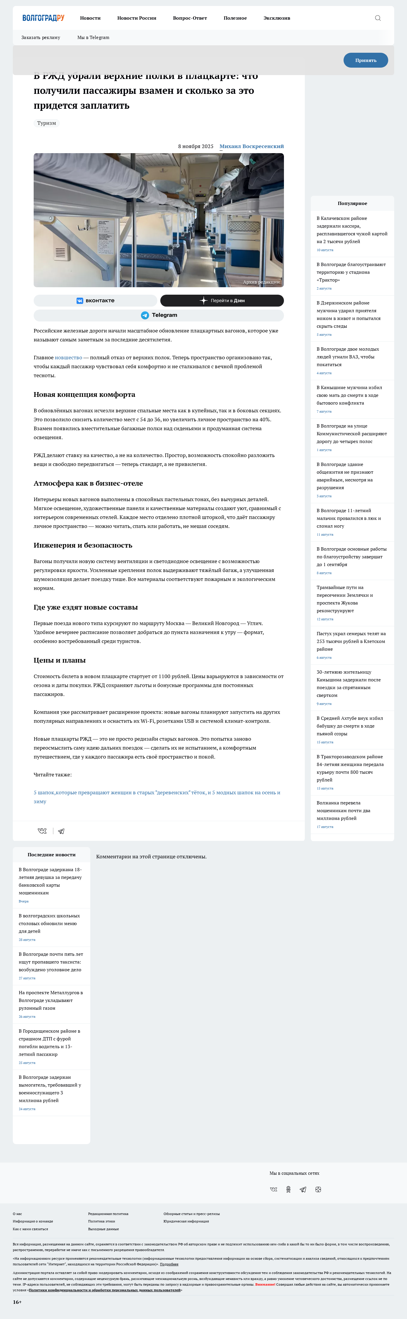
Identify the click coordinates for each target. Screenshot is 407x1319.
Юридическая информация (186, 1221)
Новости (90, 18)
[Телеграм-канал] (159, 315)
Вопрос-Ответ (190, 18)
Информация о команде (33, 1221)
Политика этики (101, 1221)
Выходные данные (103, 1229)
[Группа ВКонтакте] (95, 301)
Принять (366, 60)
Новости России (136, 18)
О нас (17, 1213)
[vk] (43, 831)
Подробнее (169, 1264)
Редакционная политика (108, 1213)
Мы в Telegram (93, 37)
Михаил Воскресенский (252, 146)
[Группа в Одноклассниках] (288, 1189)
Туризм (46, 122)
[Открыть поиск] (378, 18)
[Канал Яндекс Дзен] (222, 301)
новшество (68, 357)
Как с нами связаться (30, 1229)
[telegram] (63, 831)
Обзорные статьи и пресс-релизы (192, 1213)
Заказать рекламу (40, 37)
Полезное (235, 18)
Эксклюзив (277, 18)
